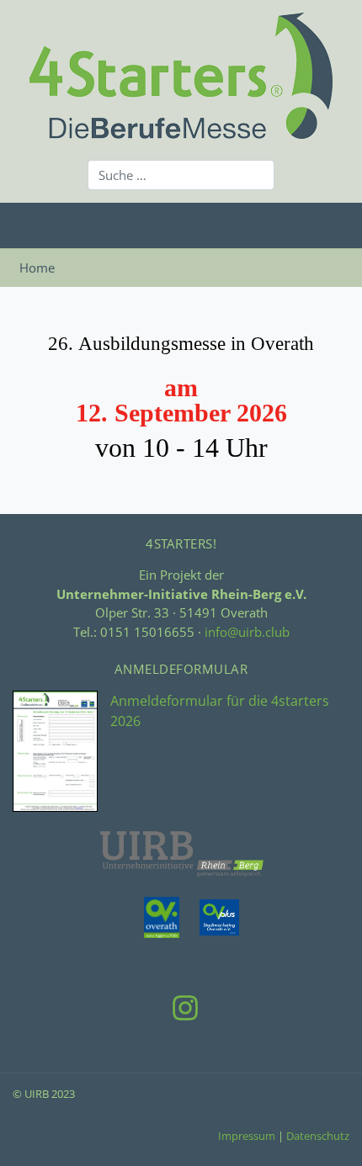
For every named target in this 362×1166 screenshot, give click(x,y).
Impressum (246, 1135)
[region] (181, 413)
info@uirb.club (247, 631)
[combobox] (181, 175)
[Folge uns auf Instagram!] (181, 1006)
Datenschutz (317, 1135)
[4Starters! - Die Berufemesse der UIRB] (181, 73)
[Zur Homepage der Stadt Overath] (151, 916)
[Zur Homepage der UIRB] (181, 852)
